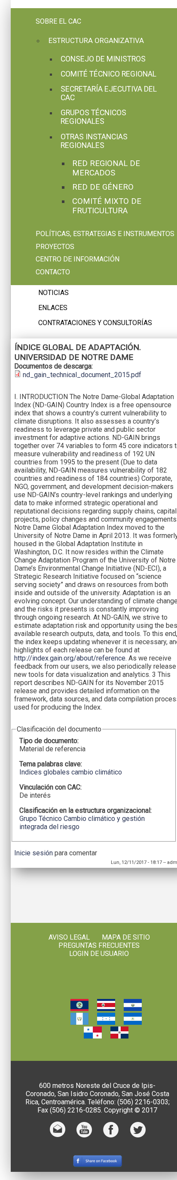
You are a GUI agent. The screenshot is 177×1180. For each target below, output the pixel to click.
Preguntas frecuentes (99, 945)
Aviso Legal (69, 937)
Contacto (53, 272)
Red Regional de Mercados (106, 168)
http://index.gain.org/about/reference (69, 658)
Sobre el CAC (58, 21)
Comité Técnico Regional (108, 74)
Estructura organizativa (96, 40)
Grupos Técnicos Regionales (93, 117)
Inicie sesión (33, 853)
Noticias (53, 293)
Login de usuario (99, 954)
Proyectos (55, 247)
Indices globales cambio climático (70, 772)
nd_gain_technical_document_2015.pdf (82, 375)
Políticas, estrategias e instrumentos (105, 234)
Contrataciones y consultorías (95, 323)
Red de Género (103, 187)
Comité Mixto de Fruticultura (106, 206)
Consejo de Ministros (103, 59)
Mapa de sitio (126, 937)
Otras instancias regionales (94, 141)
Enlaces (52, 308)
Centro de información (77, 259)
